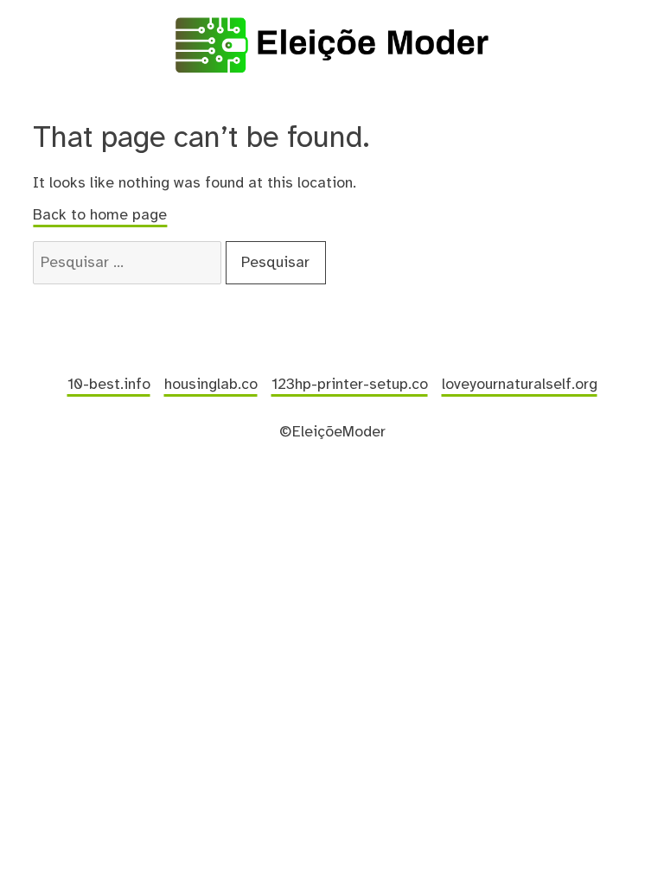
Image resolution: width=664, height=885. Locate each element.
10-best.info (108, 384)
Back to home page (100, 215)
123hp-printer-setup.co (349, 384)
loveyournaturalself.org (519, 384)
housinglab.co (211, 384)
